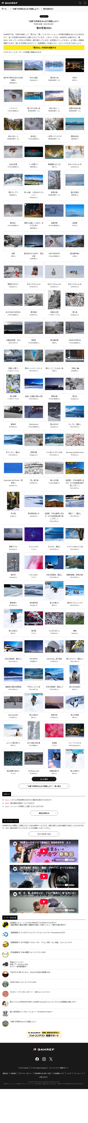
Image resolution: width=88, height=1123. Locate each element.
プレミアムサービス (44, 834)
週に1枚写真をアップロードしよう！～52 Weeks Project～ (31, 1012)
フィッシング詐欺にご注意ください (23, 806)
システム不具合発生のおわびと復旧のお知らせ (27, 800)
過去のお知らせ (44, 813)
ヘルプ (69, 1073)
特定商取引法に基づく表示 (43, 1073)
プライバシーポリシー (25, 1073)
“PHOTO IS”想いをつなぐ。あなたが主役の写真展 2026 (30, 972)
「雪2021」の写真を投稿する (44, 47)
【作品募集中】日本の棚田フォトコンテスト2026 (27, 952)
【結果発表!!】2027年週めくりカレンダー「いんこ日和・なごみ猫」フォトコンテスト (41, 942)
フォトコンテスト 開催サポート (58, 1068)
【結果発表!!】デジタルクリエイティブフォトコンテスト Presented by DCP (37, 932)
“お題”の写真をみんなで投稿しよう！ (26, 9)
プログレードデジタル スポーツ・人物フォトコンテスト (30, 992)
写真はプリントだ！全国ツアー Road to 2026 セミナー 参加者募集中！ (19, 964)
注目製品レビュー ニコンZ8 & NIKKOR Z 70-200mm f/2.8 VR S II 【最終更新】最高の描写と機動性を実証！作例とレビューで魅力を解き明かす (38, 923)
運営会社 (5, 1073)
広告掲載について (59, 1073)
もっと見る (44, 779)
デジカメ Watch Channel (38, 1068)
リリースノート (78, 1073)
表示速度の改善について (19, 803)
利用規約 (13, 1073)
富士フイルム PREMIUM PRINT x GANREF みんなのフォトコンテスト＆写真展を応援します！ (43, 1002)
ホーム (4, 8)
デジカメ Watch (23, 1068)
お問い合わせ (43, 1077)
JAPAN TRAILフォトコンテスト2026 (23, 982)
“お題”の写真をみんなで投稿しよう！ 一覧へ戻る (44, 786)
